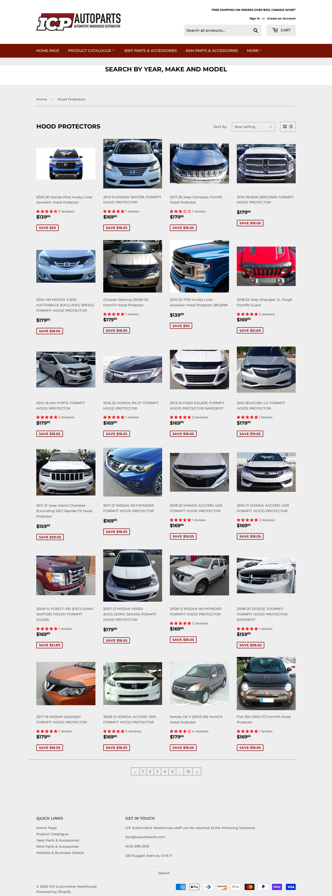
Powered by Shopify (53, 892)
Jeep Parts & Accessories (150, 50)
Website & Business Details (60, 853)
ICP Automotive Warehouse (73, 886)
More (252, 50)
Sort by (220, 126)
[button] (47, 211)
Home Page (47, 50)
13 (188, 771)
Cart (285, 30)
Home (41, 99)
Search (164, 873)
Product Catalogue (90, 50)
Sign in (255, 18)
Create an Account (281, 18)
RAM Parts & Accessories (212, 50)
